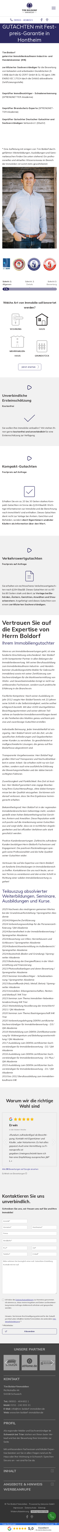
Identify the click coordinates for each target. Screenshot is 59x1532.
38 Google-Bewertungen (43, 1530)
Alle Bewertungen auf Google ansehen (20, 1169)
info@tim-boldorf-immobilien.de (28, 1408)
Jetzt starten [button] (28, 367)
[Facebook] (41, 20)
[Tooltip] (26, 1173)
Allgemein (7, 283)
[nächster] (53, 1142)
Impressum (18, 1507)
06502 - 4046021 (23, 20)
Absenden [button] (29, 1331)
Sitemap (42, 1507)
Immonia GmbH (48, 1504)
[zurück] (5, 1142)
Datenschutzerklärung (24, 1300)
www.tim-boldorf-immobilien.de (26, 1412)
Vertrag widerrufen (39, 1511)
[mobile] (53, 8)
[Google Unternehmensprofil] (47, 20)
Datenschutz (31, 1507)
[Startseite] (29, 8)
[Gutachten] (29, 208)
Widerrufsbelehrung (20, 1511)
